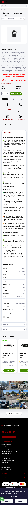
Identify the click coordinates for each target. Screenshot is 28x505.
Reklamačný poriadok (6, 446)
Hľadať (24, 5)
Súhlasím (20, 501)
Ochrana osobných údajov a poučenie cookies (11, 449)
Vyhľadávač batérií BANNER (7, 460)
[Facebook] (2, 432)
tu (16, 493)
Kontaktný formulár (8, 437)
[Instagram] (6, 432)
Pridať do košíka (14, 93)
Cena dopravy (4, 462)
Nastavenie (14, 496)
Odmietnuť (7, 501)
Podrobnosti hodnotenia (19, 18)
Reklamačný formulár (6, 453)
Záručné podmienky (5, 467)
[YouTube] (10, 432)
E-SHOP (8, 317)
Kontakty (3, 465)
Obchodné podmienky (6, 444)
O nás (2, 456)
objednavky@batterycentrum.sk (11, 425)
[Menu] (26, 2)
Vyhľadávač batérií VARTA (7, 458)
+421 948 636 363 (8, 428)
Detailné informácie (6, 83)
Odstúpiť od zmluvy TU (6, 469)
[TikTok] (14, 432)
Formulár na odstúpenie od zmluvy (9, 451)
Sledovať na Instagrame (15, 413)
